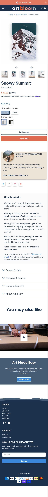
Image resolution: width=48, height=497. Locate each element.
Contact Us (6, 437)
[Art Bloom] (24, 8)
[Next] (31, 67)
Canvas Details (13, 270)
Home (11, 14)
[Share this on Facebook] (9, 184)
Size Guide (5, 104)
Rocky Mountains (21, 14)
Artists (4, 408)
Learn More (24, 379)
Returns (5, 435)
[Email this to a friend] (21, 184)
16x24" (5, 112)
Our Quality (6, 413)
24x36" (14, 112)
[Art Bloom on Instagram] (9, 423)
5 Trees (5, 416)
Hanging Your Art (15, 285)
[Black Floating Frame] (11, 122)
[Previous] (16, 67)
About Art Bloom (14, 293)
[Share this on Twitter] (3, 184)
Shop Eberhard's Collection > (15, 175)
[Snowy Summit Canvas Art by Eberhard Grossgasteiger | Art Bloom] (24, 41)
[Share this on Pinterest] (15, 184)
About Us (5, 411)
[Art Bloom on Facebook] (3, 423)
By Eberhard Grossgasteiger (29, 154)
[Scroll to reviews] (24, 89)
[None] (4, 122)
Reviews (5, 418)
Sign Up (24, 461)
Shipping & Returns (16, 278)
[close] (46, 2)
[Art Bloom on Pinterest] (6, 423)
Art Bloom (26, 473)
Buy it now (24, 138)
